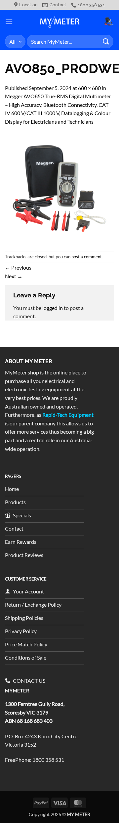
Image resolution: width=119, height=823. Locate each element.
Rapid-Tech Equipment (68, 415)
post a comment (86, 256)
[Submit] (106, 41)
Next (13, 276)
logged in (52, 308)
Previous (18, 267)
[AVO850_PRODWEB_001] (59, 188)
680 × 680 (89, 88)
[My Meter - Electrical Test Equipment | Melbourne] (59, 21)
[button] (9, 22)
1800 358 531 (48, 760)
